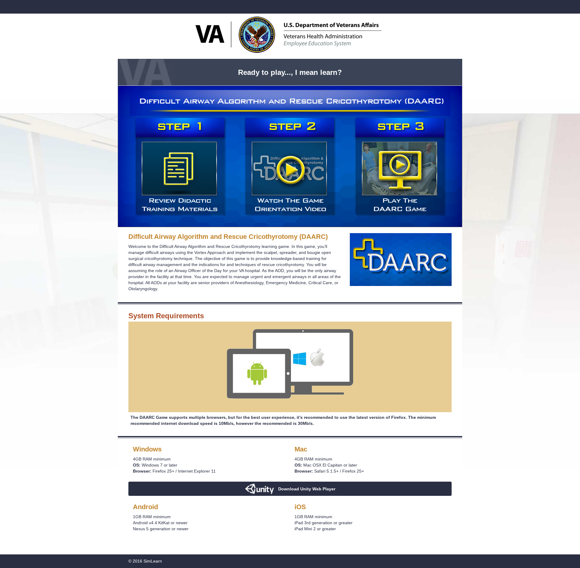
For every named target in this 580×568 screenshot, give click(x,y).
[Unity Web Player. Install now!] (290, 476)
